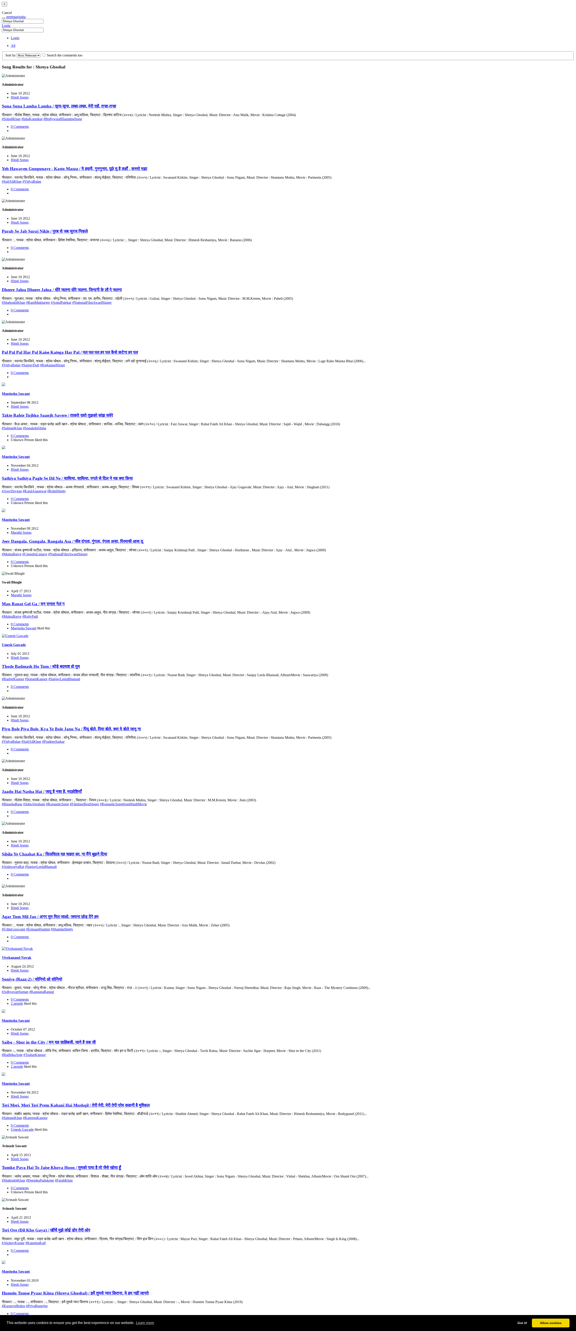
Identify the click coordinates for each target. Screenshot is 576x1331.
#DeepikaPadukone (40, 1180)
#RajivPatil (30, 616)
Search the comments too (64, 55)
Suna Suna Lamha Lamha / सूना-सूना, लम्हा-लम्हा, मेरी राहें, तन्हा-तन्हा (59, 106)
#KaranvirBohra (13, 1306)
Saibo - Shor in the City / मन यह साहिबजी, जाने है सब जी (49, 1042)
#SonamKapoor (36, 679)
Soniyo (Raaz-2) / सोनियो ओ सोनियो (32, 979)
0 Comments (20, 126)
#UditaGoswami (13, 929)
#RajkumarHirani (52, 365)
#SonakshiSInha (34, 428)
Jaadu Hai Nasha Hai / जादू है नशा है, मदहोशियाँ (42, 791)
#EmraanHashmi (38, 929)
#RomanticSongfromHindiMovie (123, 804)
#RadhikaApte (12, 1055)
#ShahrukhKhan (13, 302)
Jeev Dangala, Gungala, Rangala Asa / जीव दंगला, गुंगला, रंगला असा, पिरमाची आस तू (72, 541)
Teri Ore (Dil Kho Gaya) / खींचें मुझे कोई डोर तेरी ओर (46, 1230)
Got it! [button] (522, 1323)
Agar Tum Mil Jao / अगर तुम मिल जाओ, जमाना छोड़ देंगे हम (50, 916)
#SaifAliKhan (12, 181)
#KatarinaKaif (35, 1243)
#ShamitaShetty (62, 929)
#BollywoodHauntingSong (62, 119)
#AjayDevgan (12, 491)
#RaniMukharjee (38, 302)
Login (6, 25)
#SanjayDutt (30, 365)
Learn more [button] (145, 1323)
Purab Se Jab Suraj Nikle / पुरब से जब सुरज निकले (45, 231)
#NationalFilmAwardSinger (92, 302)
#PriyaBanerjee (37, 1306)
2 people (17, 1003)
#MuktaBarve (11, 554)
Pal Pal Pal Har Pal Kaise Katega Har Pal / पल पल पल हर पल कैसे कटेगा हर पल (70, 352)
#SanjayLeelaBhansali (64, 679)
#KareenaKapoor (35, 1118)
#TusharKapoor (34, 1055)
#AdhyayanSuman (15, 992)
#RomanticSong (57, 804)
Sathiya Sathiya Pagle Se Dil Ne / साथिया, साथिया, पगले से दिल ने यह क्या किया (67, 478)
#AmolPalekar (61, 302)
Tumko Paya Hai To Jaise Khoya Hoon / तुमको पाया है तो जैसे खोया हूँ (61, 1167)
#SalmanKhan (12, 428)
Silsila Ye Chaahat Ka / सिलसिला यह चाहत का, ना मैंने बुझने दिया (54, 854)
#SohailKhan (11, 119)
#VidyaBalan (31, 181)
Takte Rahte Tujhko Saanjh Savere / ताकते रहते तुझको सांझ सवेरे (57, 415)
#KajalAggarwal (34, 491)
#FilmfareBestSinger (84, 804)
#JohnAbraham (34, 804)
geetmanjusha (16, 17)
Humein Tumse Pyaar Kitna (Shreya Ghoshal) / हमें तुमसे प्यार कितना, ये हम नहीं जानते (75, 1293)
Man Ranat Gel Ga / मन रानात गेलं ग (33, 603)
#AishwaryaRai (13, 867)
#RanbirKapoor (13, 679)
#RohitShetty (56, 491)
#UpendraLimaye (34, 554)
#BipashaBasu (12, 804)
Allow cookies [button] (551, 1323)
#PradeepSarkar (53, 741)
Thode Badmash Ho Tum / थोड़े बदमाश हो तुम (41, 666)
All (13, 45)
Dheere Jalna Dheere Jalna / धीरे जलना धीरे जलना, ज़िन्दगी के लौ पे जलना (62, 289)
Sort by (10, 55)
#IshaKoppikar (32, 119)
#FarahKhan (64, 1180)
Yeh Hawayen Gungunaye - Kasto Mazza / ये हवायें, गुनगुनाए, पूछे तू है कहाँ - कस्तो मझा (74, 168)
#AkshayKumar (13, 1243)
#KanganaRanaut (41, 992)
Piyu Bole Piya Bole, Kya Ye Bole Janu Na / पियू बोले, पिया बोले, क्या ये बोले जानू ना (71, 729)
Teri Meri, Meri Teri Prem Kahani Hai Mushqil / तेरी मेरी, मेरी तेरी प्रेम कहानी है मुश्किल (76, 1105)
